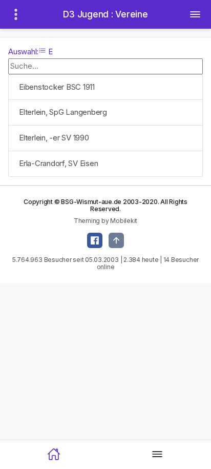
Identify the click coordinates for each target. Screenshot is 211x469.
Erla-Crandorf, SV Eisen (58, 163)
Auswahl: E (30, 51)
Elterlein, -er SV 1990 (54, 137)
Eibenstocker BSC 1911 (57, 87)
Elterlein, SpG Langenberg (63, 112)
